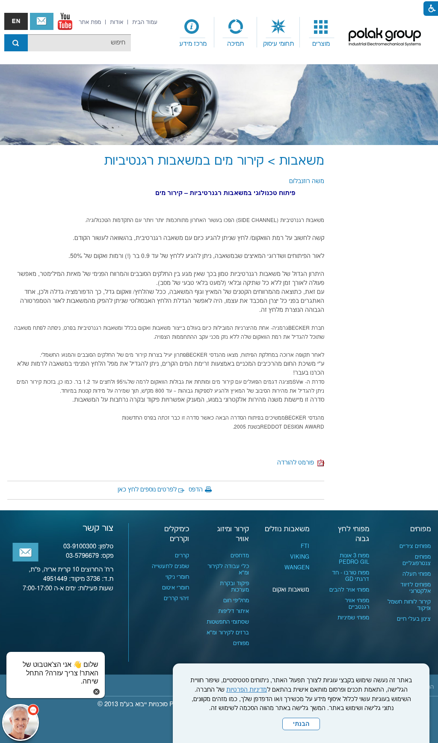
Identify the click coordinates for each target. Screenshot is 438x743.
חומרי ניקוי (177, 577)
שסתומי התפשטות (228, 622)
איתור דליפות (233, 611)
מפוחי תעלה (416, 574)
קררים (182, 555)
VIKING (299, 557)
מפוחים (420, 529)
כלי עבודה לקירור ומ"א (228, 569)
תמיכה (235, 43)
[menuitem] (321, 32)
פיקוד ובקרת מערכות (234, 586)
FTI (305, 546)
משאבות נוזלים (287, 529)
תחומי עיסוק (278, 43)
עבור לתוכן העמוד (212, 8)
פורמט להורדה (297, 462)
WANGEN (296, 567)
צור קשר (41, 21)
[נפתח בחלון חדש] (65, 21)
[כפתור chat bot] (20, 722)
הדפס (196, 489)
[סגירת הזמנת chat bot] (96, 691)
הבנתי (301, 724)
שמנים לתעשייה (170, 566)
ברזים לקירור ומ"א (228, 632)
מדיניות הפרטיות (246, 690)
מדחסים (240, 555)
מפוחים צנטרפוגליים (416, 560)
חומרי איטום (175, 587)
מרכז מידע (193, 43)
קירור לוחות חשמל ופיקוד (409, 605)
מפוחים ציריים (415, 546)
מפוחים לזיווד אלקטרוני (415, 588)
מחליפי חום (236, 600)
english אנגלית (16, 21)
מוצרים (321, 43)
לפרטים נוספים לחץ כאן (147, 489)
